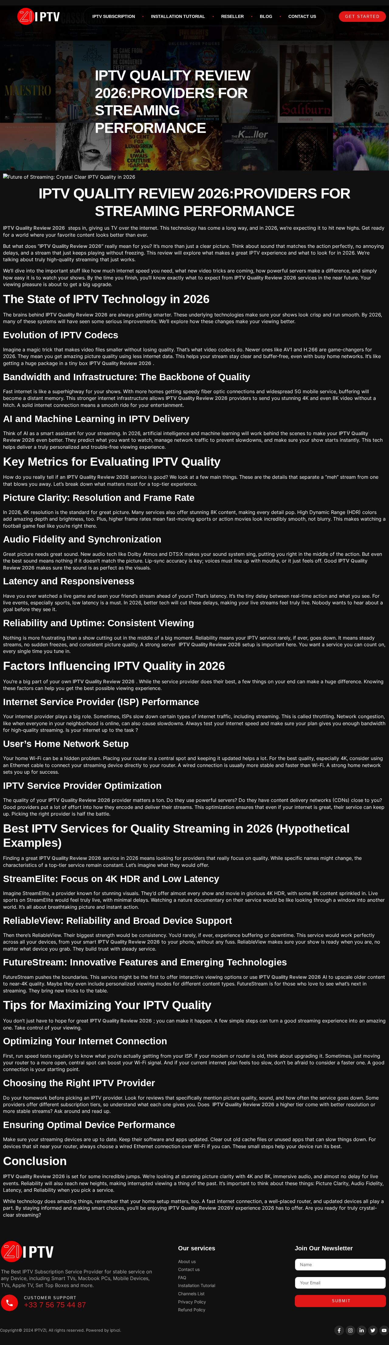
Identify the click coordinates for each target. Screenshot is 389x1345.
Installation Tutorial (178, 16)
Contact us (302, 16)
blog (266, 16)
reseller (232, 16)
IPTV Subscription (113, 16)
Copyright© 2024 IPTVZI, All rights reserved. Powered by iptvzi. (60, 1330)
